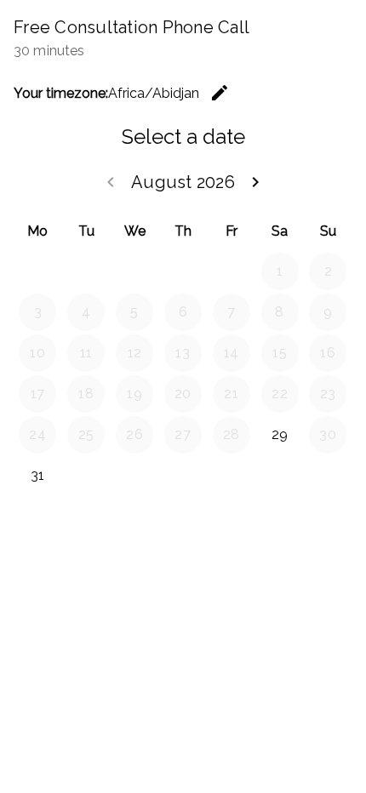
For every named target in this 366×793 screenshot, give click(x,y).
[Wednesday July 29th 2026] (134, 271)
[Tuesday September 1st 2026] (86, 475)
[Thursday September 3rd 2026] (183, 475)
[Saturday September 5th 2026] (280, 475)
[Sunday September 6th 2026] (327, 475)
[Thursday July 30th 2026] (183, 271)
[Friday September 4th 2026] (231, 475)
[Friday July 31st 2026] (231, 271)
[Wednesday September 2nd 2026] (134, 475)
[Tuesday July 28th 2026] (86, 271)
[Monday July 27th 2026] (37, 271)
